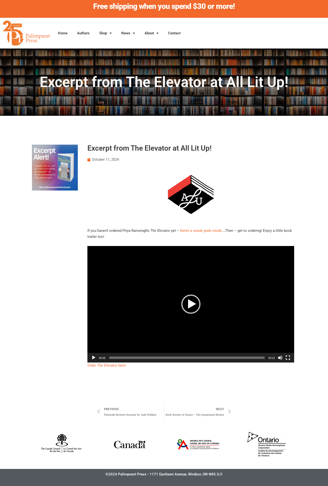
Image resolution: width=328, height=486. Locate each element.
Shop (103, 33)
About (149, 33)
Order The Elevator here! (106, 365)
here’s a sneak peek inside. (201, 230)
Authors (83, 33)
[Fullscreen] (287, 357)
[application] (190, 304)
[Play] (93, 357)
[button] (190, 304)
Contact (174, 33)
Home (62, 33)
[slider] (187, 358)
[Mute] (280, 357)
